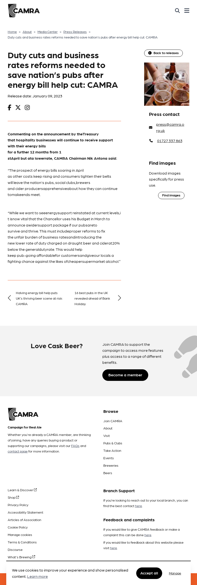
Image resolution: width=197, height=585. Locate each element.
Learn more (37, 576)
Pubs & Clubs (112, 443)
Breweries (110, 465)
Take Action (112, 450)
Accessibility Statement (25, 512)
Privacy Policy (18, 505)
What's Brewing (20, 557)
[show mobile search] (177, 10)
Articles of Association (24, 520)
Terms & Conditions (22, 542)
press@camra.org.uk (170, 127)
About (27, 31)
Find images (171, 195)
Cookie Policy (18, 527)
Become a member (125, 374)
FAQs (75, 445)
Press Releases (75, 31)
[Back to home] (24, 10)
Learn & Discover (21, 490)
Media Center (47, 31)
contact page (18, 451)
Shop (12, 497)
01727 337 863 (169, 140)
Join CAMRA (112, 421)
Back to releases (166, 53)
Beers (107, 473)
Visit (106, 435)
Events (108, 458)
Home (12, 31)
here (138, 506)
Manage (175, 573)
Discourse (15, 549)
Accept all (149, 573)
